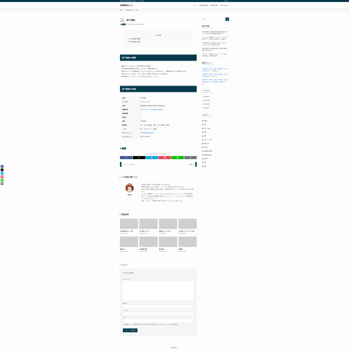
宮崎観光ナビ (126, 5)
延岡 (205, 132)
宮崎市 (205, 121)
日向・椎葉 (207, 128)
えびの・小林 (207, 139)
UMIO (129, 195)
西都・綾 (206, 143)
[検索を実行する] (227, 19)
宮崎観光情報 (207, 155)
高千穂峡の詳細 (135, 42)
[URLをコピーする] (190, 157)
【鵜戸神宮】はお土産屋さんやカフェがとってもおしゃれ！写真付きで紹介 (214, 43)
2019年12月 (206, 100)
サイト (125, 317)
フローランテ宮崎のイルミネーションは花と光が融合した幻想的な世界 (214, 55)
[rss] (225, 1)
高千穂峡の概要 (135, 39)
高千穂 (123, 24)
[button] (126, 157)
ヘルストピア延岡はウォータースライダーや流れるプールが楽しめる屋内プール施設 (214, 38)
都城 (205, 136)
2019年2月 (206, 104)
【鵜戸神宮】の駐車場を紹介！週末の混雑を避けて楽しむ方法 (214, 49)
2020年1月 (206, 96)
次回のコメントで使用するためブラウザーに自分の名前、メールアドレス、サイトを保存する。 (152, 324)
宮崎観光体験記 (208, 151)
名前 (125, 303)
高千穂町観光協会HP (147, 133)
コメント (126, 279)
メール (125, 310)
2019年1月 (206, 108)
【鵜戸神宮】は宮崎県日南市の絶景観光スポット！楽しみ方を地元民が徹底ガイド (214, 32)
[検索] (228, 1)
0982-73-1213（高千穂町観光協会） (152, 109)
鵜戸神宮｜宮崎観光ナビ (220, 82)
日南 (205, 124)
